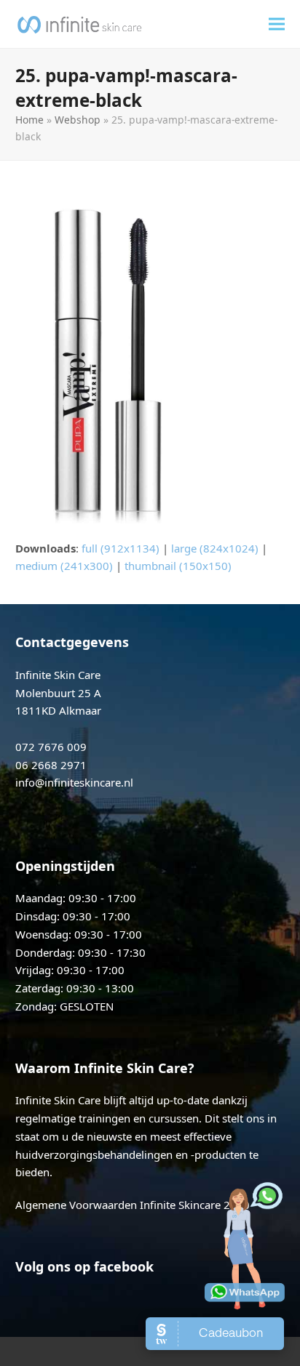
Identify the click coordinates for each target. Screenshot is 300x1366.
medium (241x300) (64, 565)
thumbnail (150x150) (178, 565)
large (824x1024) (214, 548)
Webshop (77, 119)
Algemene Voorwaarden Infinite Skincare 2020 (132, 1204)
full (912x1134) (120, 548)
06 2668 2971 (51, 765)
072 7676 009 (51, 746)
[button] (277, 24)
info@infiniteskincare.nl (74, 782)
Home (29, 119)
